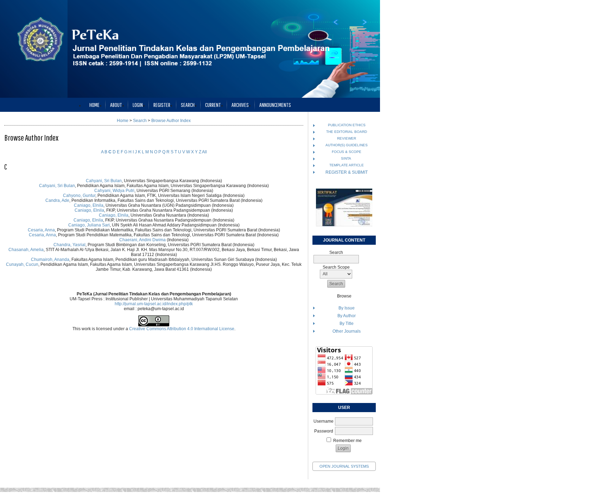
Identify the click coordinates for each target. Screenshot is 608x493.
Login (138, 104)
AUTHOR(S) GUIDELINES (346, 145)
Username (324, 421)
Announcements (275, 104)
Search (188, 104)
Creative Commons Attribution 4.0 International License (181, 328)
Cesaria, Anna (41, 230)
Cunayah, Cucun (22, 264)
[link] (344, 393)
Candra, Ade (57, 200)
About (116, 104)
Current (213, 104)
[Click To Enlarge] (344, 207)
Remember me (347, 440)
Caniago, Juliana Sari (89, 225)
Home (94, 104)
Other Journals (346, 331)
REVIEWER (346, 138)
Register (161, 104)
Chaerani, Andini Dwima (142, 239)
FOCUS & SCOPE (346, 152)
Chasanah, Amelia (26, 249)
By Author (346, 315)
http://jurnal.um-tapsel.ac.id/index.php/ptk (154, 303)
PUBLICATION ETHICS (347, 125)
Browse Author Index (171, 120)
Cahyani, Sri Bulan (104, 180)
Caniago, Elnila (88, 205)
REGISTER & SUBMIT (346, 172)
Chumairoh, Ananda (50, 259)
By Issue (346, 308)
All (204, 151)
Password (323, 431)
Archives (240, 104)
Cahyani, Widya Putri (114, 190)
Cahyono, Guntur (79, 195)
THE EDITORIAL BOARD (346, 132)
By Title (347, 323)
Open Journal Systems (344, 466)
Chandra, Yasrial (69, 244)
